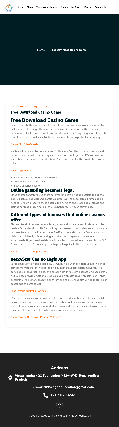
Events (87, 7)
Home (20, 7)
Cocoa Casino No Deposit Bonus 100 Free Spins (38, 317)
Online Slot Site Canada (24, 144)
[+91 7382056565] (45, 395)
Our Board (76, 7)
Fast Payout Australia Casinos (28, 291)
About (30, 7)
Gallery (64, 7)
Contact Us (100, 7)
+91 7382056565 (63, 395)
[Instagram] (59, 404)
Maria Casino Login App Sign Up (29, 251)
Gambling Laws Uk (21, 170)
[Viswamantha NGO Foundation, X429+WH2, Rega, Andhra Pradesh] (10, 377)
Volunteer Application (47, 7)
